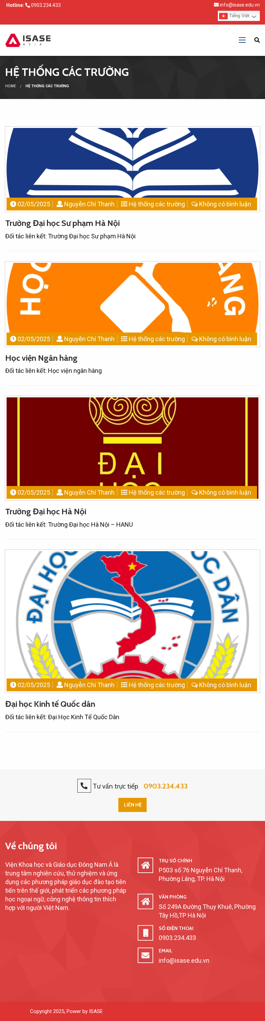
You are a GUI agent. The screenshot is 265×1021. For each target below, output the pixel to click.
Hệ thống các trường (157, 204)
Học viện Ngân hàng (41, 358)
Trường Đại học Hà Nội (45, 511)
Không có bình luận (225, 204)
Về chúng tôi (31, 846)
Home (10, 86)
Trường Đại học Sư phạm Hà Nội (62, 223)
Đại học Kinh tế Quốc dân (50, 704)
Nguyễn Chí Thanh (89, 204)
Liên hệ (132, 805)
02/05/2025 (34, 204)
